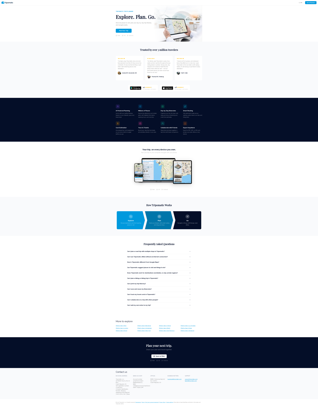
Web (119, 35)
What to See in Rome (121, 330)
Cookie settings (169, 402)
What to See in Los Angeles (188, 325)
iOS (124, 35)
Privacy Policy (162, 402)
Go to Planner (311, 2)
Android (131, 35)
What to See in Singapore (187, 330)
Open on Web (160, 356)
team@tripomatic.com (191, 381)
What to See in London (122, 328)
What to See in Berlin (164, 328)
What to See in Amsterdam (144, 328)
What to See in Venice (165, 325)
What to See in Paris (121, 325)
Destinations (138, 402)
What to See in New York (144, 330)
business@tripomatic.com (175, 379)
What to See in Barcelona (144, 325)
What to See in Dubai (186, 328)
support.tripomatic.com (191, 379)
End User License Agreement (152, 402)
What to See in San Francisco (166, 330)
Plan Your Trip (123, 30)
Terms (143, 402)
